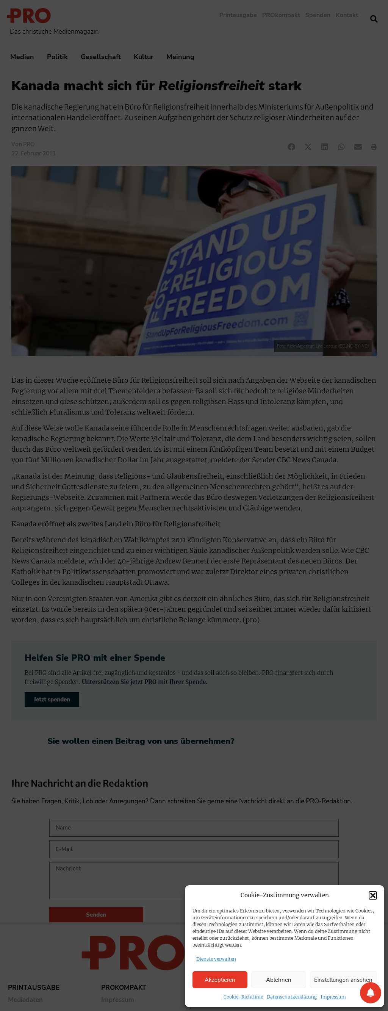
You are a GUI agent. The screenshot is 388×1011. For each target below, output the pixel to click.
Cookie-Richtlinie (243, 997)
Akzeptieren (220, 980)
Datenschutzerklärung (292, 997)
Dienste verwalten (216, 959)
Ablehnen (278, 980)
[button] (373, 895)
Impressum (333, 997)
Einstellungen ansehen (343, 980)
